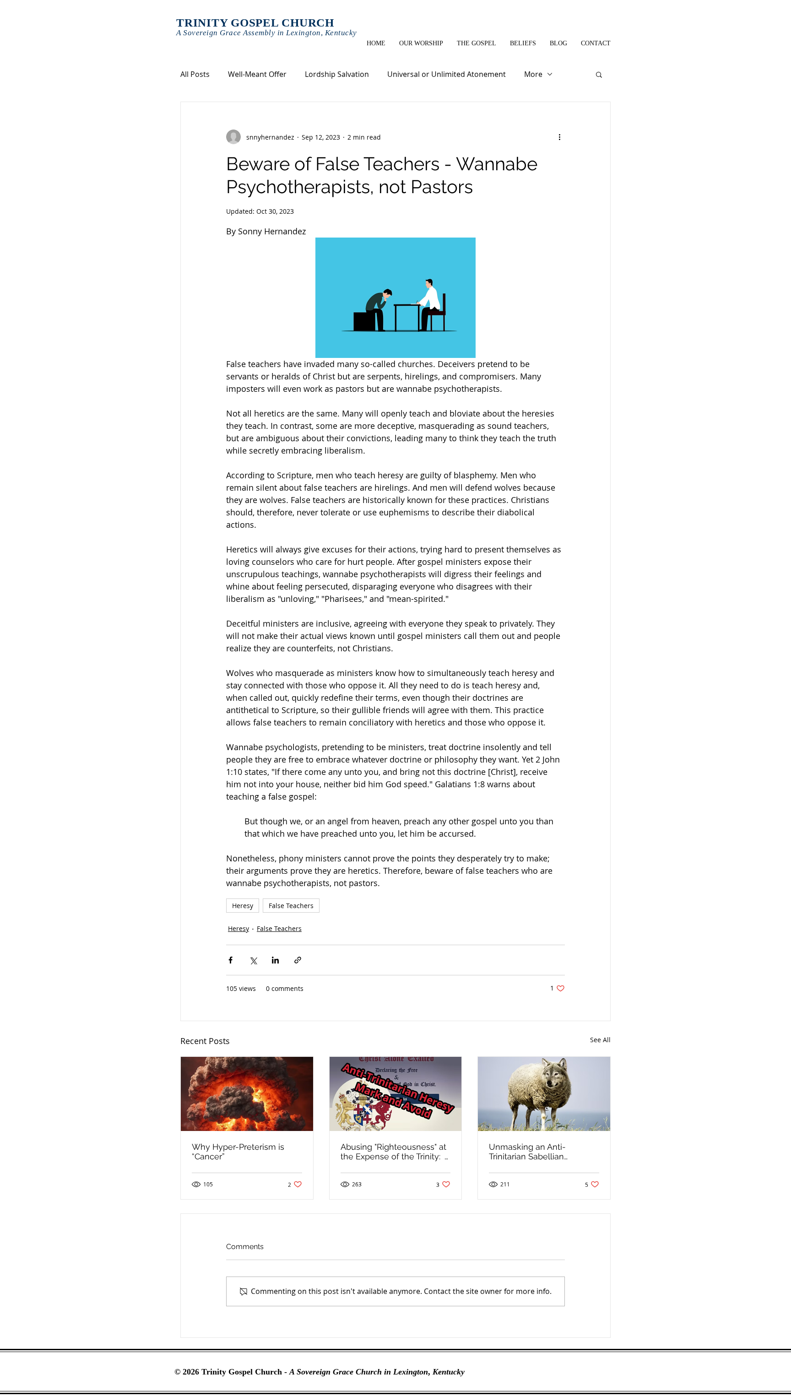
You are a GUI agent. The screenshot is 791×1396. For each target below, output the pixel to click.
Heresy (242, 905)
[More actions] (559, 136)
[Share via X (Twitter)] (253, 960)
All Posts (195, 74)
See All (600, 1039)
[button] (599, 74)
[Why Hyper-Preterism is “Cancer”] (247, 1094)
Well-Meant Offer (257, 74)
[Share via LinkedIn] (275, 960)
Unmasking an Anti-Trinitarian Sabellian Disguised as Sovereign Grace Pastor (534, 1151)
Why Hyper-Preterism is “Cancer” (238, 1151)
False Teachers (291, 905)
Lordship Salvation (337, 74)
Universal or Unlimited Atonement (446, 74)
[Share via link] (297, 960)
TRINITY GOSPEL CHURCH (255, 22)
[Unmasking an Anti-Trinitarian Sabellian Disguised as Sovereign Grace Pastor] (544, 1094)
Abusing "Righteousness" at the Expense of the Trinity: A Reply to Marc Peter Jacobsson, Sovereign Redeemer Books (395, 1151)
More (533, 74)
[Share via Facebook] (230, 960)
